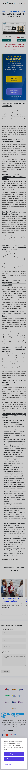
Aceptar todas (14, 754)
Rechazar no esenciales (14, 759)
